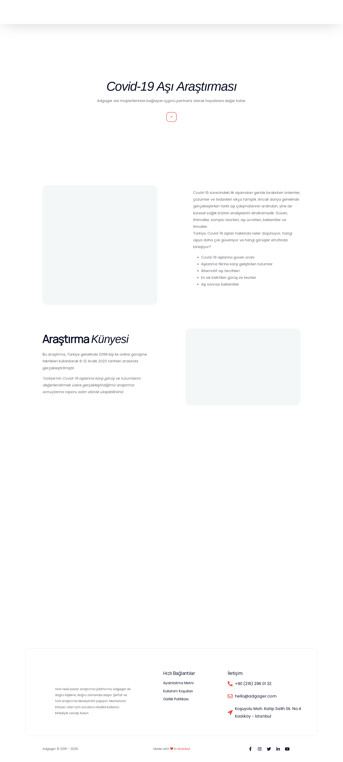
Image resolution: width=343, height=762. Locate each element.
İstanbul (183, 749)
